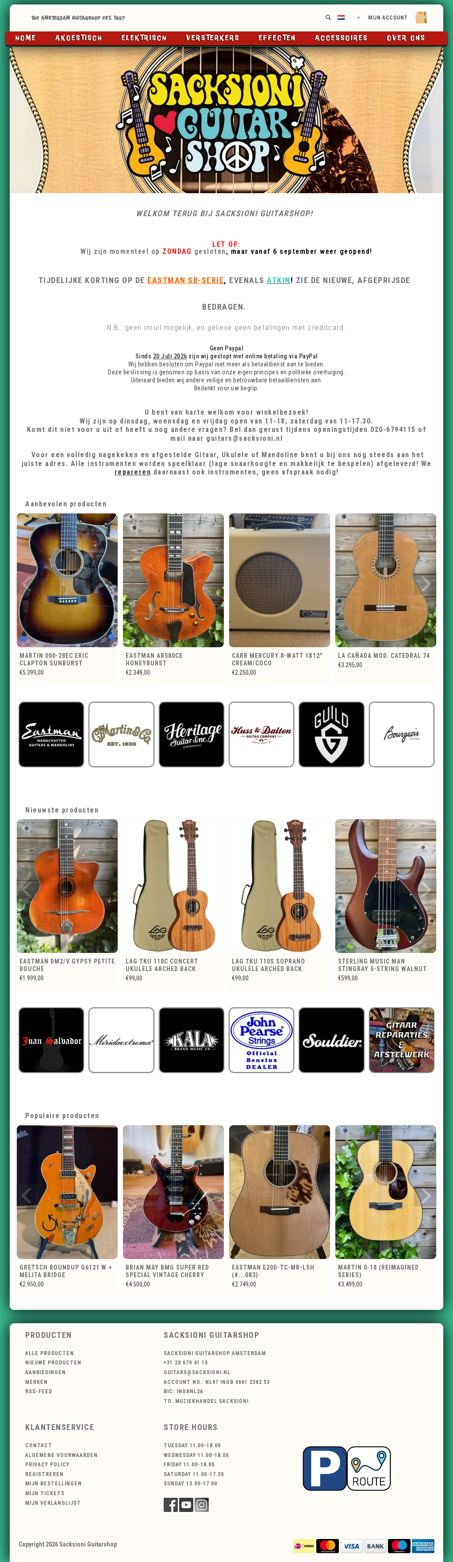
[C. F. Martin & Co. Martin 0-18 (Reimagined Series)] (279, 1192)
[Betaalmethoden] (304, 1545)
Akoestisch (79, 38)
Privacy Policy (47, 1464)
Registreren (44, 1474)
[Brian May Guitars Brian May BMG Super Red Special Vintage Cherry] (67, 1192)
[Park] (347, 1467)
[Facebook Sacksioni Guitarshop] (171, 1505)
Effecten (277, 38)
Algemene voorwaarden (61, 1455)
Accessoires (341, 38)
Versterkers (213, 38)
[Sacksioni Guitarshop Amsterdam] (226, 120)
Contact (38, 1445)
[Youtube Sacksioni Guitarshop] (186, 1505)
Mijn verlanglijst (53, 1503)
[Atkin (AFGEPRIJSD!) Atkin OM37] (385, 580)
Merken (36, 1382)
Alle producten (49, 1353)
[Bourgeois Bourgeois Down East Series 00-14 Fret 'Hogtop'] (385, 1192)
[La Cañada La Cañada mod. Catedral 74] (279, 580)
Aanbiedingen (45, 1372)
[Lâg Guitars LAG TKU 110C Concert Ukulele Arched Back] (67, 886)
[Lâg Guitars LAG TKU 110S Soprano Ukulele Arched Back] (173, 886)
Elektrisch (144, 38)
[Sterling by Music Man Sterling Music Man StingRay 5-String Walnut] (279, 886)
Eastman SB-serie (185, 280)
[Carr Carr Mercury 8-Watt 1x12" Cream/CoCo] (173, 580)
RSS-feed (38, 1391)
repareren (133, 472)
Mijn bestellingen (53, 1483)
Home (25, 38)
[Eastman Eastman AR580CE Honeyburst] (67, 580)
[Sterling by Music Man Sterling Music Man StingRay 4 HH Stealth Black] (385, 886)
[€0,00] (436, 15)
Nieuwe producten (53, 1363)
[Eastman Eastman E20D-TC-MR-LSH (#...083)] (173, 1192)
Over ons (406, 38)
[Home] (226, 17)
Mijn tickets (45, 1493)
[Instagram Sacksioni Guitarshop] (202, 1505)
